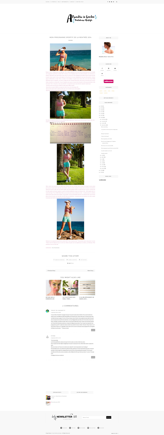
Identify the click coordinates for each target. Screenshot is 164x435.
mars (102, 164)
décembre (103, 119)
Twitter (102, 75)
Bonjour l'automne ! (105, 133)
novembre (103, 121)
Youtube (115, 70)
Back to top (114, 433)
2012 (101, 172)
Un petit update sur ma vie (106, 150)
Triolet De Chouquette (58, 310)
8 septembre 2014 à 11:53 (56, 337)
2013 (101, 170)
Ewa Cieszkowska (55, 247)
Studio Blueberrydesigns (57, 433)
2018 (101, 109)
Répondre (93, 357)
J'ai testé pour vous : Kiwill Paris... (69, 298)
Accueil (48, 1)
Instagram (108, 70)
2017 (101, 111)
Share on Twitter (72, 259)
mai (102, 160)
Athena (53, 335)
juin (102, 159)
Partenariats (65, 1)
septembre (103, 125)
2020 (101, 106)
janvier (102, 168)
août (102, 155)
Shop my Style (79, 1)
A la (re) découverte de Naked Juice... (87, 298)
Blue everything (104, 126)
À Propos (53, 1)
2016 (101, 113)
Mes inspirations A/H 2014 (106, 138)
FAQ (59, 1)
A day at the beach (105, 136)
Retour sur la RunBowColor (50, 298)
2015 (101, 115)
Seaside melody (104, 153)
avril (102, 162)
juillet (102, 157)
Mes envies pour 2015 (55, 402)
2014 (101, 117)
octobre (103, 123)
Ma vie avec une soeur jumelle (107, 145)
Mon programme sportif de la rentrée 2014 (109, 148)
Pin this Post (84, 259)
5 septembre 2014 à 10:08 (56, 312)
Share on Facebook (59, 259)
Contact (72, 1)
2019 (101, 107)
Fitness (72, 263)
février (102, 166)
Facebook (102, 70)
